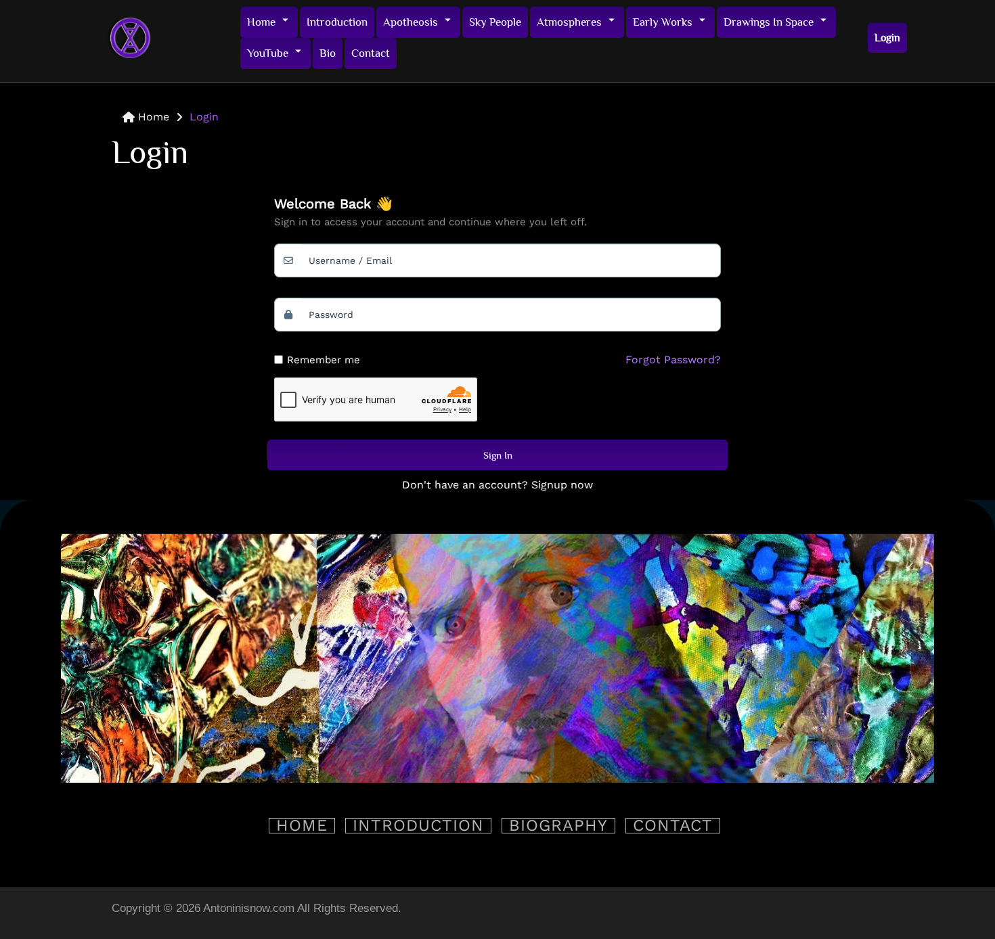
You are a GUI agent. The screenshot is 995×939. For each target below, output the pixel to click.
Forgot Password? (673, 359)
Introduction (337, 22)
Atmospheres (569, 22)
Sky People (495, 22)
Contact (370, 53)
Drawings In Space (769, 22)
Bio (327, 53)
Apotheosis (410, 22)
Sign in (497, 455)
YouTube (267, 53)
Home (261, 22)
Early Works (662, 22)
